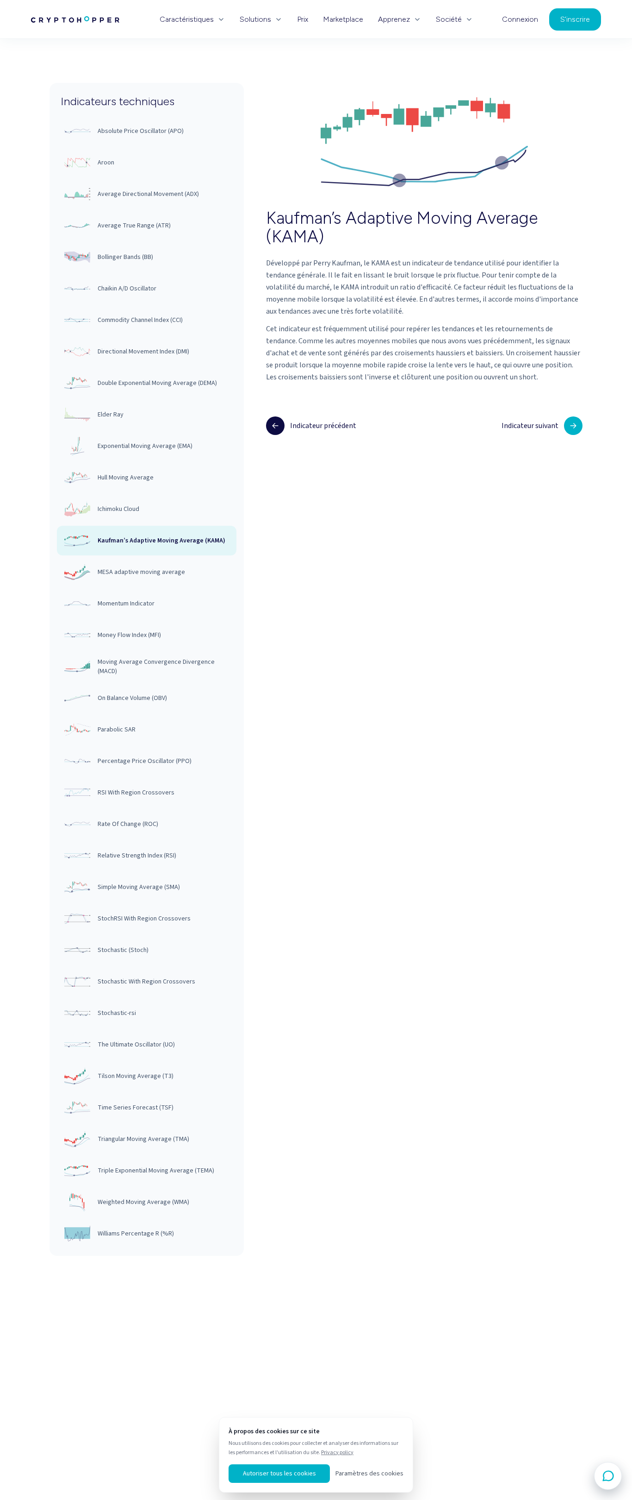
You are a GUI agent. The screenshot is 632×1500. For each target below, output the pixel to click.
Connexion (520, 19)
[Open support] (608, 1476)
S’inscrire (575, 19)
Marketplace (343, 19)
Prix (302, 19)
